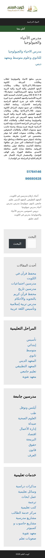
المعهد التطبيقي (34, 199)
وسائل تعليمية (27, 491)
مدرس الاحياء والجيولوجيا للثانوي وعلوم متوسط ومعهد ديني (22, 57)
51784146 (34, 171)
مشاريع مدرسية (26, 518)
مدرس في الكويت (22, 214)
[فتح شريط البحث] (4, 22)
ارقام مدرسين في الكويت (21, 196)
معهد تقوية (29, 376)
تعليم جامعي (28, 371)
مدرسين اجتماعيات (23, 283)
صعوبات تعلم (27, 538)
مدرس (17, 203)
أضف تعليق (33, 218)
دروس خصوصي (31, 211)
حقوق (32, 444)
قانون (32, 450)
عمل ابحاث (29, 497)
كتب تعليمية (28, 507)
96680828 (33, 178)
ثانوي (32, 203)
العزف (32, 455)
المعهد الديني (20, 199)
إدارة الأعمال (28, 429)
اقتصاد (32, 434)
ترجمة (32, 502)
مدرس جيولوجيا (29, 207)
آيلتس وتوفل (28, 407)
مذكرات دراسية (26, 486)
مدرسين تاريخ (27, 289)
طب (33, 413)
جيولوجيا (24, 203)
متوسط (31, 350)
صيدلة (32, 423)
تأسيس (31, 339)
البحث (32, 236)
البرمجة (31, 439)
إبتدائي (31, 345)
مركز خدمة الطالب (23, 512)
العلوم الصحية (27, 418)
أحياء (36, 196)
